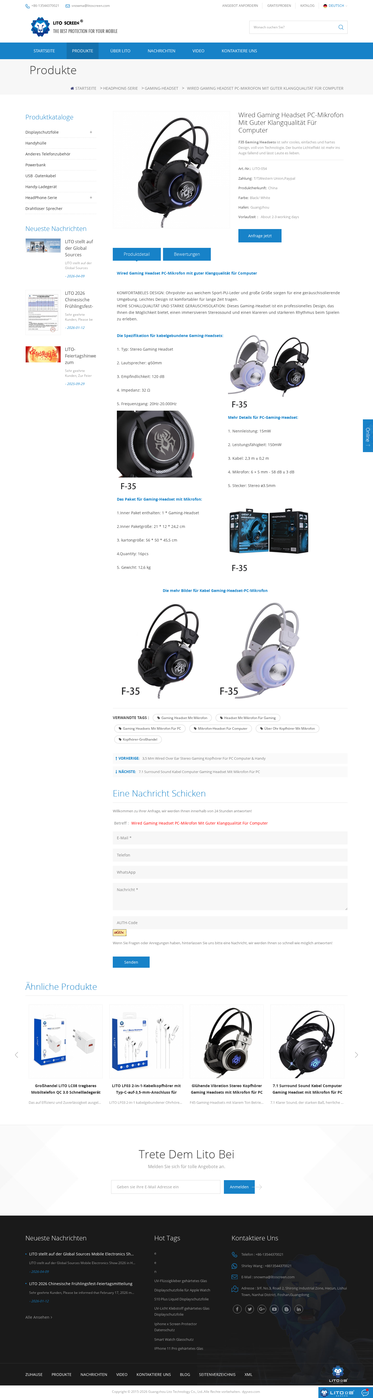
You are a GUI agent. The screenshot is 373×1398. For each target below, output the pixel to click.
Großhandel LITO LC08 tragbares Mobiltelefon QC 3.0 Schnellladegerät (65, 1089)
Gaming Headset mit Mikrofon (184, 717)
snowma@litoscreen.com (91, 5)
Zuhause (34, 1374)
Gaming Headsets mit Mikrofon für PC (152, 728)
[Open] (368, 435)
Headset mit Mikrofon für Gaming (250, 717)
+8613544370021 (278, 1265)
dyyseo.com (251, 1391)
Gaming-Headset (161, 88)
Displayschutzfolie (42, 132)
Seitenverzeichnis (217, 1374)
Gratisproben (279, 5)
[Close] (368, 455)
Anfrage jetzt (260, 235)
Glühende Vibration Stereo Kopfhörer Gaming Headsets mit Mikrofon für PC (227, 1089)
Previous (16, 1055)
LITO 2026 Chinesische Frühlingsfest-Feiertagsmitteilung (80, 1283)
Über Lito (120, 50)
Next (356, 1055)
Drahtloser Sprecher (44, 208)
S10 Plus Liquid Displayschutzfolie (181, 1299)
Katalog (307, 5)
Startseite (44, 50)
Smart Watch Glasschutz (174, 1339)
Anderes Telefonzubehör (47, 154)
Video (199, 50)
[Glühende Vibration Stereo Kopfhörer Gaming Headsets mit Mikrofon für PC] (227, 1041)
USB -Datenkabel (40, 175)
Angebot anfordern (240, 5)
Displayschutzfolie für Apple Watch (182, 1290)
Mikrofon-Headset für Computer (222, 728)
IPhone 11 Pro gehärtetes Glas (178, 1348)
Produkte (82, 50)
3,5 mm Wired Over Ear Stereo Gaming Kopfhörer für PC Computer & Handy (204, 758)
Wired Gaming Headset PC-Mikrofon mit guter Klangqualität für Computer (199, 823)
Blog (185, 1374)
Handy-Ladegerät (41, 186)
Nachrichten (161, 50)
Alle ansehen (37, 1317)
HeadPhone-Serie (120, 88)
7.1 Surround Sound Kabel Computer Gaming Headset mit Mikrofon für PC (199, 771)
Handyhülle (35, 143)
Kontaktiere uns (239, 50)
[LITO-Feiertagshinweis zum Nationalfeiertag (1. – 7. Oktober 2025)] (43, 354)
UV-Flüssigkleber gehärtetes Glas (180, 1280)
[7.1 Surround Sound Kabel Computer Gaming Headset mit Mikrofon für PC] (307, 1041)
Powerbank (35, 164)
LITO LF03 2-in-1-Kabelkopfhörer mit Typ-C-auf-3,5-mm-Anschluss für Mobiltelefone (146, 1089)
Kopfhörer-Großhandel (140, 739)
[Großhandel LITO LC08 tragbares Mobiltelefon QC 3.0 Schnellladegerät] (66, 1041)
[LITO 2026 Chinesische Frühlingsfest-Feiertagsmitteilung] (43, 312)
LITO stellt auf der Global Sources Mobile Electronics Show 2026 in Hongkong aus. (82, 1253)
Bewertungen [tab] (187, 254)
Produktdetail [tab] (137, 254)
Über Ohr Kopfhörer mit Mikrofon (289, 728)
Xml (248, 1374)
